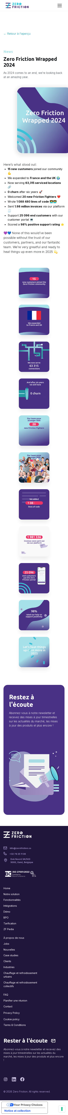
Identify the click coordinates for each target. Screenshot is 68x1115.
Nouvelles (9, 949)
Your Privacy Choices (28, 1105)
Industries (8, 967)
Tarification (9, 923)
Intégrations (10, 905)
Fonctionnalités (12, 899)
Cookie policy (11, 1019)
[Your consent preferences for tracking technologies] (62, 1109)
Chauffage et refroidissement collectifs (20, 984)
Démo (6, 911)
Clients (7, 961)
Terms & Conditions (14, 1024)
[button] (58, 5)
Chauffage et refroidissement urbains (20, 975)
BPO (6, 917)
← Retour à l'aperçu (17, 33)
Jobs (6, 943)
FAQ (5, 994)
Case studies (10, 955)
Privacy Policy (11, 1012)
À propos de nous (13, 937)
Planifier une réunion (15, 1000)
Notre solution (11, 894)
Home (6, 888)
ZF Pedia (8, 929)
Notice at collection (17, 1110)
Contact (7, 1006)
